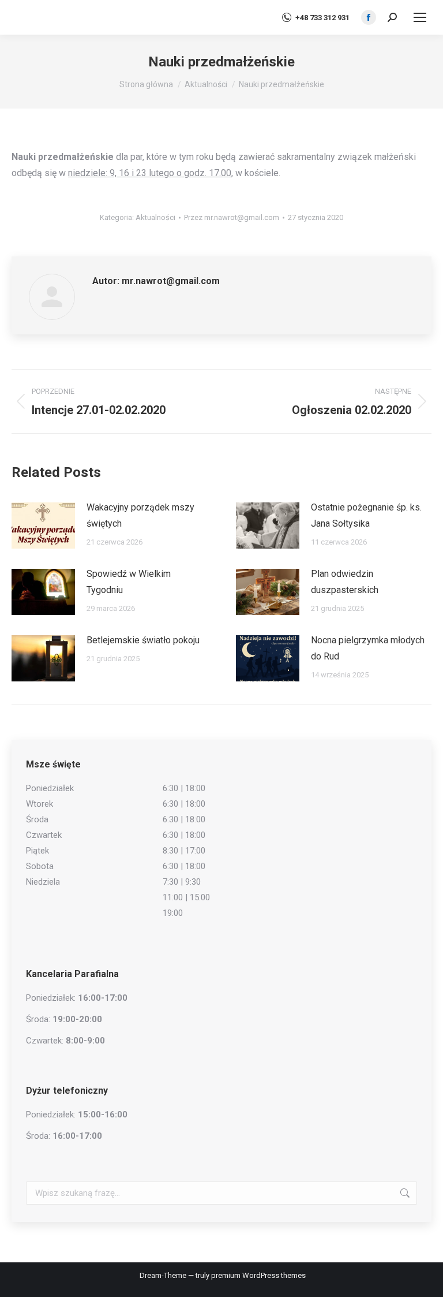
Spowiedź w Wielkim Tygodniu (129, 581)
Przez (231, 217)
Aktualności (155, 217)
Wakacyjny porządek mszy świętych (140, 515)
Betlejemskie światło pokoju (143, 640)
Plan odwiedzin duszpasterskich (344, 581)
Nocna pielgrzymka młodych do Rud (368, 648)
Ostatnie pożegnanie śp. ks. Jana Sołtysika (366, 515)
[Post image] (43, 525)
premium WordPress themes (258, 1275)
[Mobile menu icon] (419, 17)
